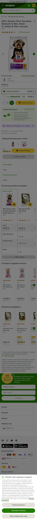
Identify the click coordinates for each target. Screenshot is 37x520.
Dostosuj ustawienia (18, 505)
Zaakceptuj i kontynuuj (18, 510)
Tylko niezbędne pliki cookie (18, 516)
